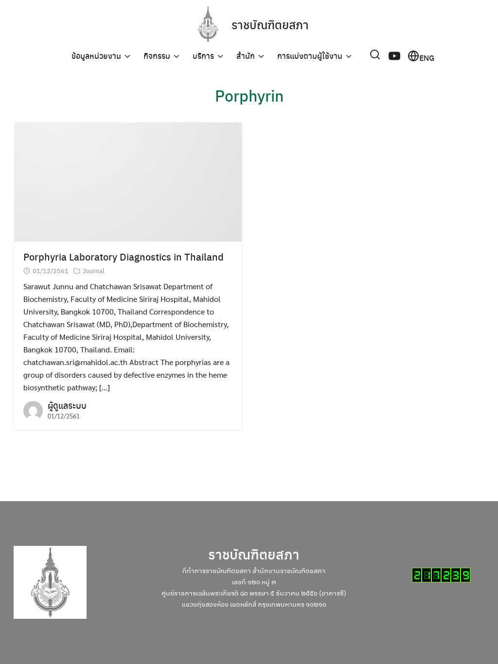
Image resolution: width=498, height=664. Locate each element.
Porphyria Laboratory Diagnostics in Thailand (123, 256)
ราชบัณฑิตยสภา (270, 24)
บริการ (203, 55)
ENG (426, 57)
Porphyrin (249, 95)
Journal (94, 270)
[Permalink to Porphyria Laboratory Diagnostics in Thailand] (128, 181)
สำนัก (245, 55)
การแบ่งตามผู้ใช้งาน (309, 55)
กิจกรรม (156, 55)
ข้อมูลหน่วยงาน (96, 55)
